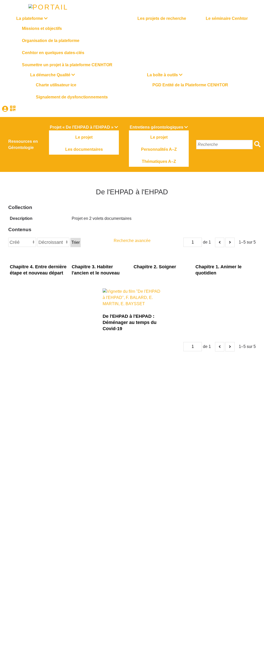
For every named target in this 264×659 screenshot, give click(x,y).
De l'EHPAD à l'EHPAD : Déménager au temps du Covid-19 (129, 322)
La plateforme (29, 18)
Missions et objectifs (42, 28)
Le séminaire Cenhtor (227, 18)
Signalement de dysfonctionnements (72, 97)
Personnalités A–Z (159, 149)
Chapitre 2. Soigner (155, 266)
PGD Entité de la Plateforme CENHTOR (190, 85)
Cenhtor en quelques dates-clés (53, 53)
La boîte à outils (162, 75)
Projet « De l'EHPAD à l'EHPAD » (81, 127)
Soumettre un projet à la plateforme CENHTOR (67, 65)
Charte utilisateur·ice (56, 85)
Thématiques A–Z (159, 161)
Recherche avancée (132, 240)
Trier (75, 242)
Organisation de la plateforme (50, 40)
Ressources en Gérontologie (23, 144)
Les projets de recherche (161, 18)
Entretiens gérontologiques (156, 127)
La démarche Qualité (50, 75)
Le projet (84, 137)
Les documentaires (84, 149)
